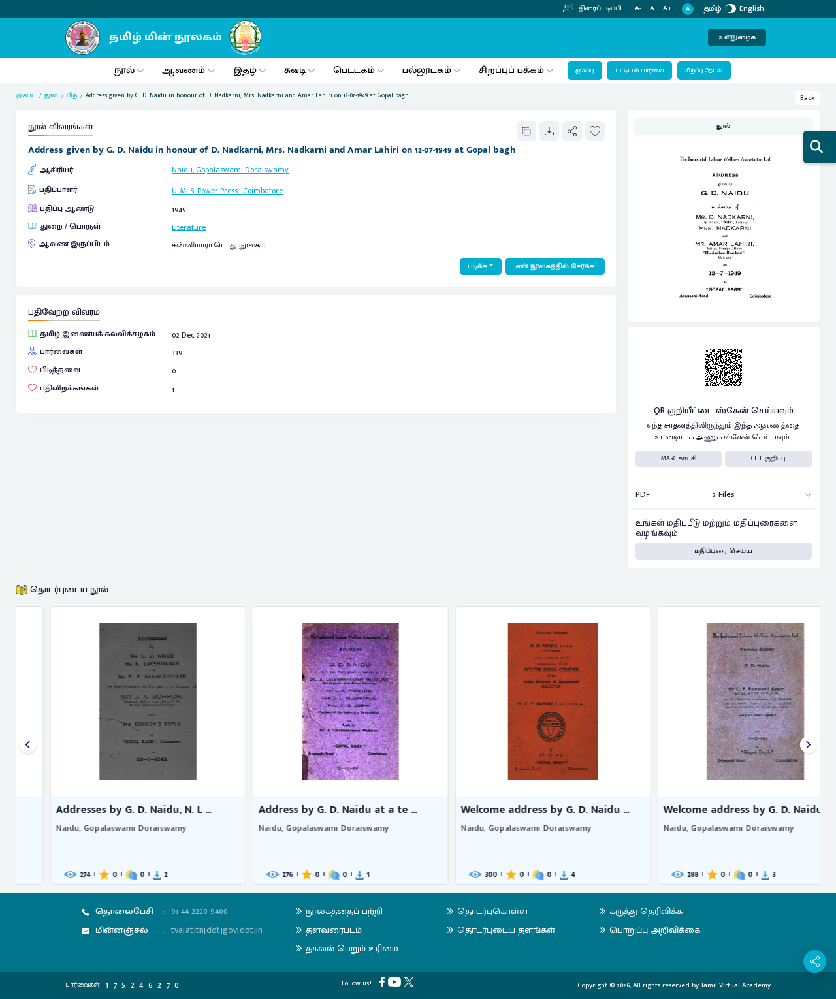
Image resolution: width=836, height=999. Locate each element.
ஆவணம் (185, 70)
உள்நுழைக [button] (737, 37)
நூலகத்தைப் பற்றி (344, 911)
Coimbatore (263, 190)
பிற (72, 96)
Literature (189, 227)
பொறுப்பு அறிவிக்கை (654, 930)
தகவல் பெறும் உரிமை (352, 948)
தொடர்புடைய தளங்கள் (506, 930)
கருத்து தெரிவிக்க (646, 911)
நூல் (124, 70)
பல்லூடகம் (426, 70)
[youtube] (396, 982)
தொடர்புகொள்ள (492, 911)
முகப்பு (584, 70)
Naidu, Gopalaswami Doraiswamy (230, 169)
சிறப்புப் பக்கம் (511, 70)
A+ (667, 8)
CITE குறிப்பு (768, 458)
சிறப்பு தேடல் (703, 70)
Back (807, 98)
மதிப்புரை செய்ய (723, 551)
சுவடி (295, 70)
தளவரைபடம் (334, 930)
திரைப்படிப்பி (599, 8)
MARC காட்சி (678, 458)
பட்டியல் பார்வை (639, 70)
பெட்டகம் (354, 70)
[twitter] (410, 982)
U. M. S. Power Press (205, 190)
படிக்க (477, 266)
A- (638, 8)
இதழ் (245, 70)
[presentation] (27, 745)
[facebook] (383, 982)
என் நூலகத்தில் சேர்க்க (554, 266)
